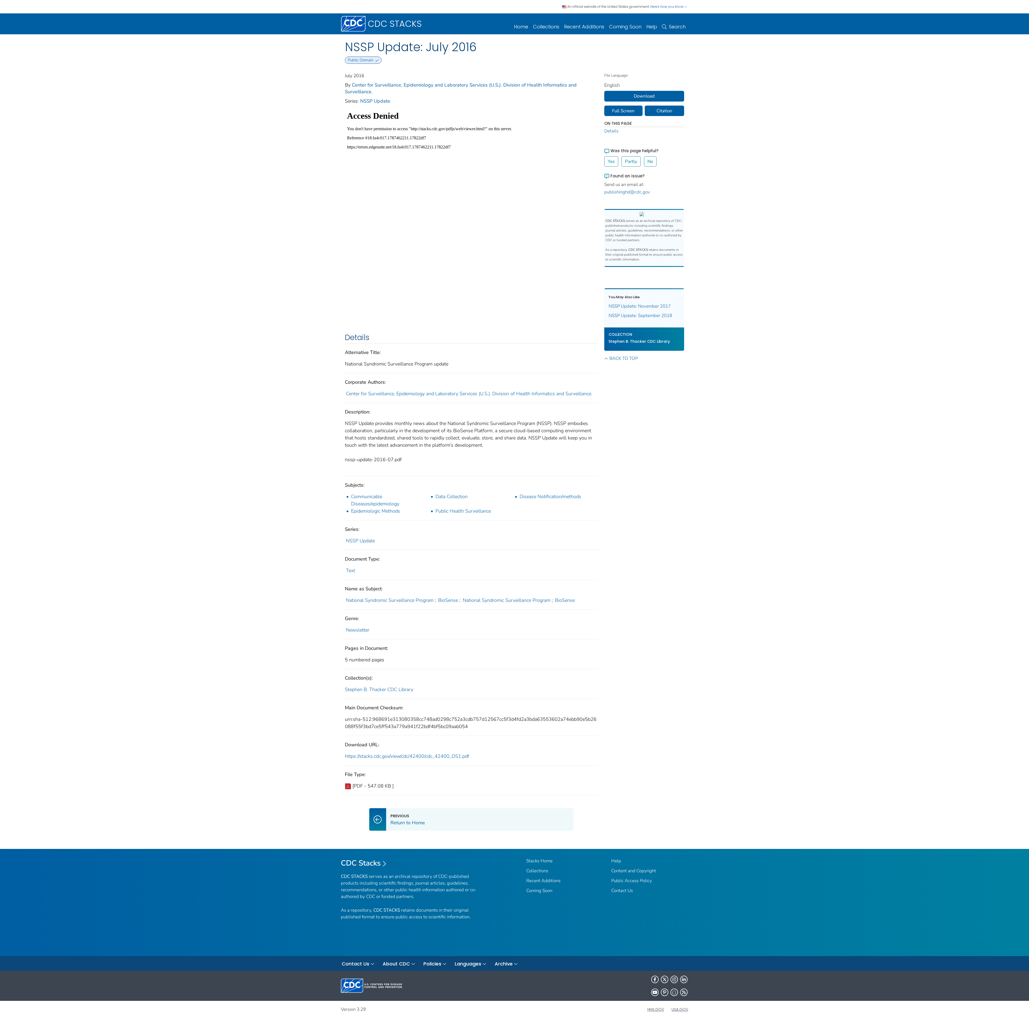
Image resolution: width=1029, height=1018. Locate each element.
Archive (504, 963)
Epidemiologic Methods (375, 511)
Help (651, 26)
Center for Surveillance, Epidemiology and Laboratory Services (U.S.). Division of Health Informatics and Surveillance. (469, 393)
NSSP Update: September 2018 (640, 315)
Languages (468, 963)
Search (677, 26)
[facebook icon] (655, 979)
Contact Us (622, 891)
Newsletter (357, 630)
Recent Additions (584, 26)
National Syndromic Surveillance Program (390, 600)
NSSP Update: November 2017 (640, 306)
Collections (546, 26)
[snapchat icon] (674, 992)
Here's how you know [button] (667, 6)
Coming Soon (625, 26)
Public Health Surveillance (463, 511)
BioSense (448, 600)
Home (521, 26)
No (650, 161)
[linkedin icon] (684, 979)
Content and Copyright (633, 871)
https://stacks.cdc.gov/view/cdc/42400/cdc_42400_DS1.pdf (407, 756)
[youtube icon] (655, 992)
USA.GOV (680, 1009)
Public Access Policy (631, 881)
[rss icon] (684, 992)
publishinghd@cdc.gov (627, 192)
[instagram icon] (674, 979)
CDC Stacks (361, 863)
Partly (631, 161)
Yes (611, 161)
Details (611, 131)
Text (350, 570)
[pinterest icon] (664, 992)
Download (644, 96)
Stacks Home (539, 861)
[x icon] (664, 979)
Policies (432, 963)
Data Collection (451, 496)
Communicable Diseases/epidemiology (375, 500)
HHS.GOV (655, 1009)
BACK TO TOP (623, 358)
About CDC (396, 963)
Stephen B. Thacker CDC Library (379, 689)
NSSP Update (375, 101)
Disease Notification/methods (550, 496)
